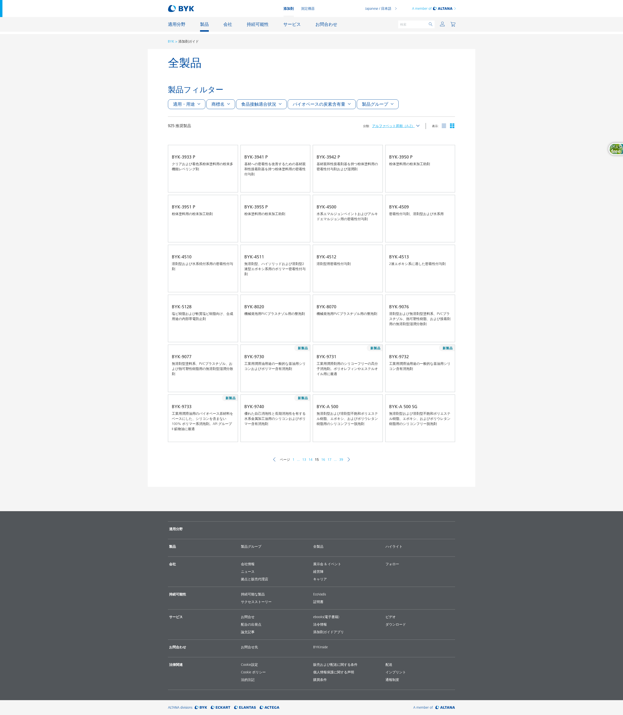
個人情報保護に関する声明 (333, 672)
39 (341, 459)
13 (304, 459)
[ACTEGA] (269, 707)
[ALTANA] (445, 707)
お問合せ (248, 617)
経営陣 (318, 571)
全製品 (318, 546)
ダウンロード (395, 624)
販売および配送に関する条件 (335, 664)
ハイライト (394, 546)
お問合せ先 (249, 647)
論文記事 (248, 632)
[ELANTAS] (245, 707)
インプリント (395, 672)
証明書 (318, 602)
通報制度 (392, 679)
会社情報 (248, 564)
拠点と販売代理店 (254, 579)
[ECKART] (220, 707)
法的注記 (248, 679)
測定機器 (308, 8)
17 (329, 459)
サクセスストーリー (256, 602)
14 (310, 459)
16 (323, 459)
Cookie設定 (249, 664)
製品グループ (251, 546)
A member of (422, 8)
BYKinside (320, 647)
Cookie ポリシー (253, 672)
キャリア (320, 579)
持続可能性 (177, 594)
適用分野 (176, 529)
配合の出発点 (251, 624)
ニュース (248, 571)
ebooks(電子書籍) (326, 617)
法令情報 (320, 624)
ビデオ (390, 617)
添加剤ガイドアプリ (328, 632)
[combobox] (229, 185)
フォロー (392, 564)
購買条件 (320, 679)
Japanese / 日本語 (378, 8)
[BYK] (201, 707)
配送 (388, 664)
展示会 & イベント (327, 564)
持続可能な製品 (253, 594)
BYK (171, 41)
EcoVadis (319, 594)
